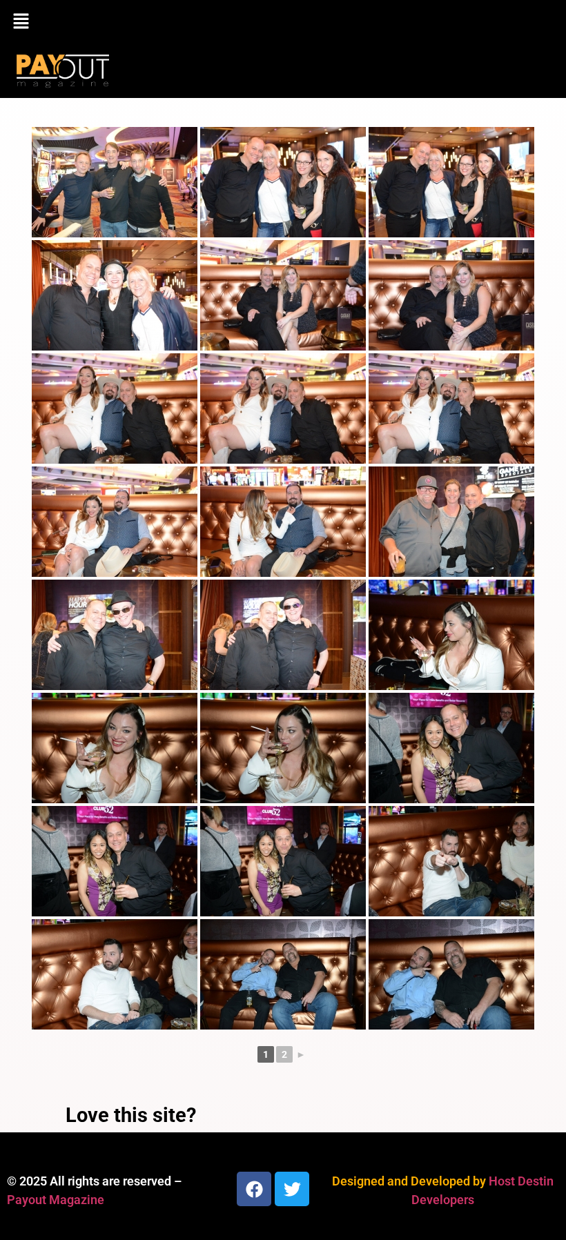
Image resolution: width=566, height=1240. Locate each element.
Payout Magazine (55, 1199)
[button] (283, 22)
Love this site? (131, 1115)
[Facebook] (254, 1189)
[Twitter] (292, 1189)
